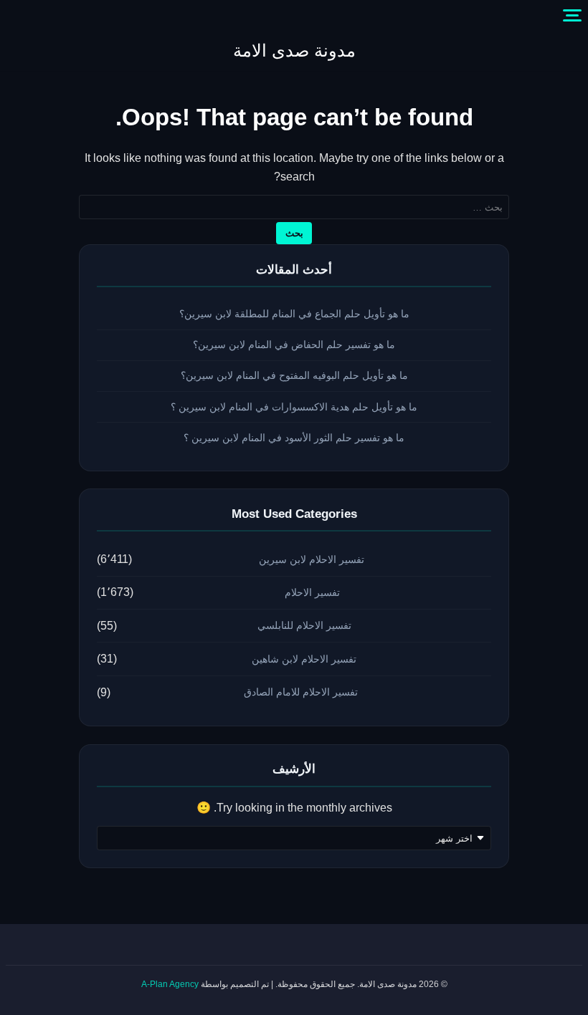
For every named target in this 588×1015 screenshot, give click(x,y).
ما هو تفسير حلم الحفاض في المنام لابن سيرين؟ (294, 344)
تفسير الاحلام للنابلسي (304, 625)
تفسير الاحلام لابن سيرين (311, 559)
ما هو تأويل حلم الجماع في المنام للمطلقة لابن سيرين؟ (294, 313)
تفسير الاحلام (312, 592)
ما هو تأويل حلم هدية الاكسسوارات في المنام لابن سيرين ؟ (294, 407)
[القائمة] (572, 16)
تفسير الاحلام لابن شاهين (304, 659)
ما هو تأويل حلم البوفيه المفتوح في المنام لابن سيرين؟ (294, 375)
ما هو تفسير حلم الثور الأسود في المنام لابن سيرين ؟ (294, 437)
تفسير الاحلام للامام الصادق (301, 692)
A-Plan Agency (170, 984)
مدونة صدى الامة (294, 50)
